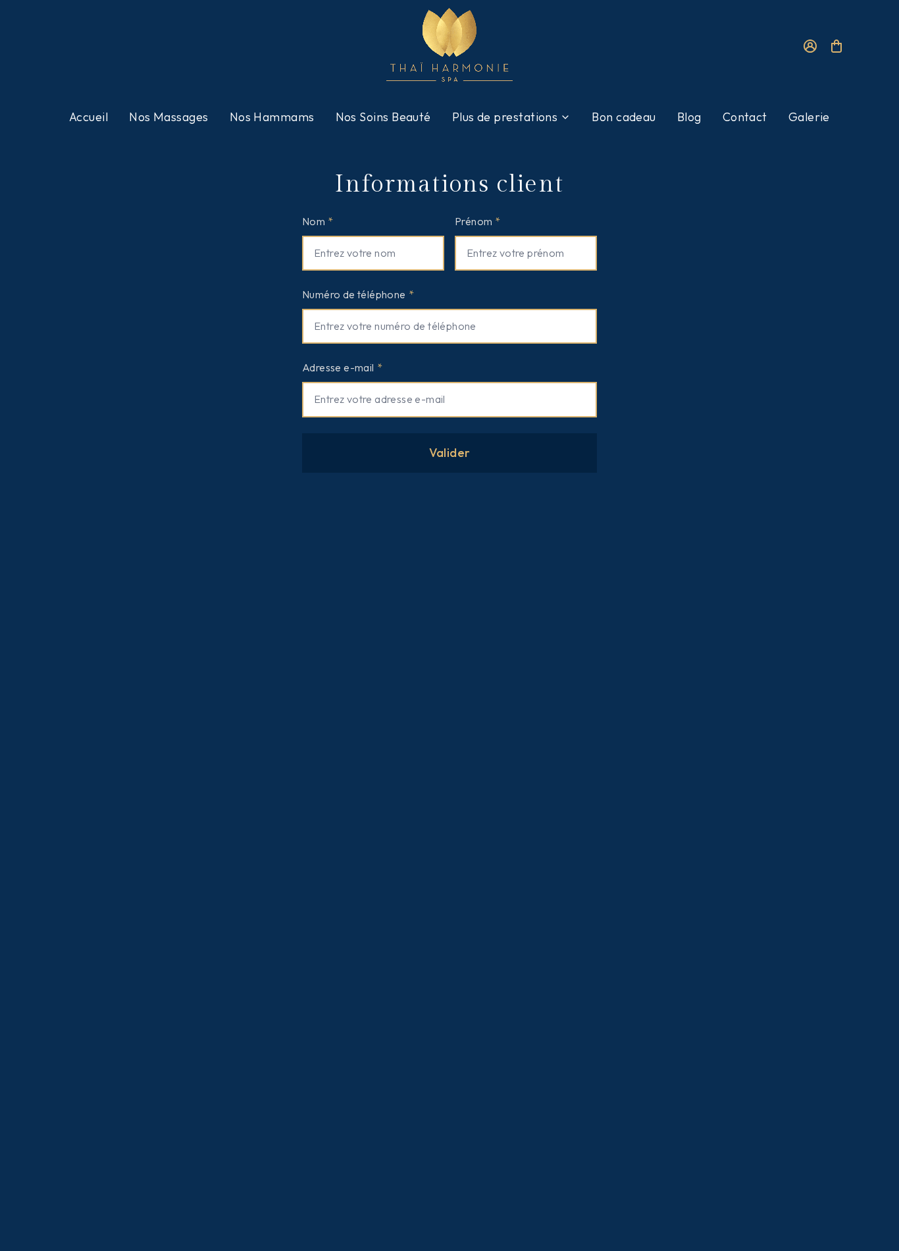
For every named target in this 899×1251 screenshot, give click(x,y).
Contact (745, 116)
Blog (689, 116)
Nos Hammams (272, 116)
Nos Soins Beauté (383, 116)
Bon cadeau (624, 116)
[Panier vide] (836, 49)
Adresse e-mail (342, 367)
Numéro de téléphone (358, 294)
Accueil (88, 116)
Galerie (809, 116)
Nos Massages (168, 116)
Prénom (478, 221)
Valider (450, 452)
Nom (318, 221)
